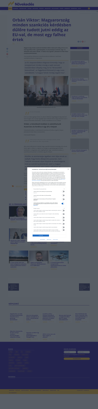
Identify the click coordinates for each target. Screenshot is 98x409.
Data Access (49, 239)
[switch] (63, 191)
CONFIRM (41, 235)
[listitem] (49, 189)
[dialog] (49, 204)
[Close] (69, 169)
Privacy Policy (55, 239)
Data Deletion (42, 239)
